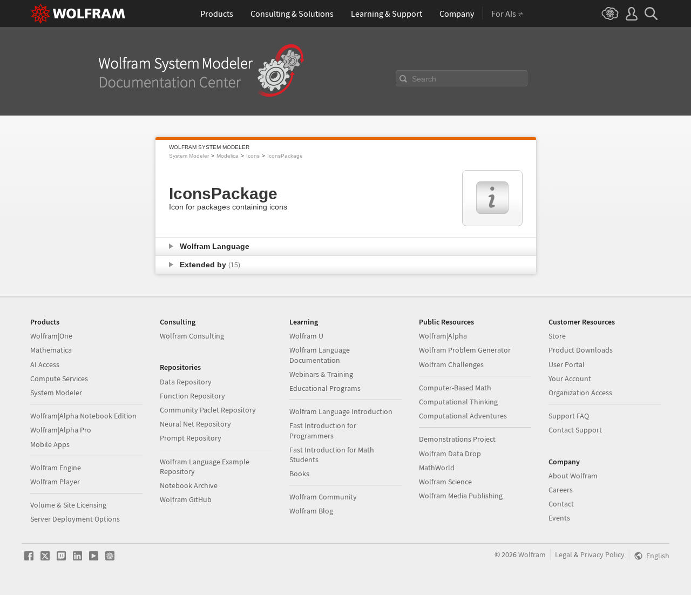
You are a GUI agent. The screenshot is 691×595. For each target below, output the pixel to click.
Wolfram (532, 554)
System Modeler (189, 156)
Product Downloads (580, 350)
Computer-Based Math (455, 388)
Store (557, 336)
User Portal (566, 364)
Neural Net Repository (195, 424)
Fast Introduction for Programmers (322, 430)
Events (559, 518)
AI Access (44, 364)
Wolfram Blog (311, 511)
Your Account (569, 378)
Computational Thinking (458, 402)
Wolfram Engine (55, 467)
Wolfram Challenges (451, 364)
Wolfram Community (323, 497)
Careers (560, 490)
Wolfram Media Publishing (461, 496)
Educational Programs (325, 388)
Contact (561, 504)
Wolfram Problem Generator (465, 350)
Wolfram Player (55, 481)
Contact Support (575, 430)
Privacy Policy (602, 554)
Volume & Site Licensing (68, 505)
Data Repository (186, 382)
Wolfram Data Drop (450, 453)
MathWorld (437, 467)
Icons (253, 156)
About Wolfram (573, 476)
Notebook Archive (189, 485)
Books (299, 473)
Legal (563, 554)
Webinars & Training (321, 374)
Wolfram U (306, 336)
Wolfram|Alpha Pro (60, 430)
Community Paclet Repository (208, 410)
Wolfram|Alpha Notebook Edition (83, 416)
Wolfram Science (445, 481)
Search (424, 79)
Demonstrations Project (457, 439)
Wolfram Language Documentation (319, 354)
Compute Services (59, 378)
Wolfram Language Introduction (340, 411)
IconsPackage (285, 156)
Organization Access (580, 392)
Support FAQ (568, 416)
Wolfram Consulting (192, 336)
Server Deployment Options (75, 519)
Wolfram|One (51, 336)
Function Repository (192, 396)
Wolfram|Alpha (443, 336)
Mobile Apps (50, 444)
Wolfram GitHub (186, 499)
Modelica (227, 156)
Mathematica (51, 350)
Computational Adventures (463, 416)
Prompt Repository (190, 438)
